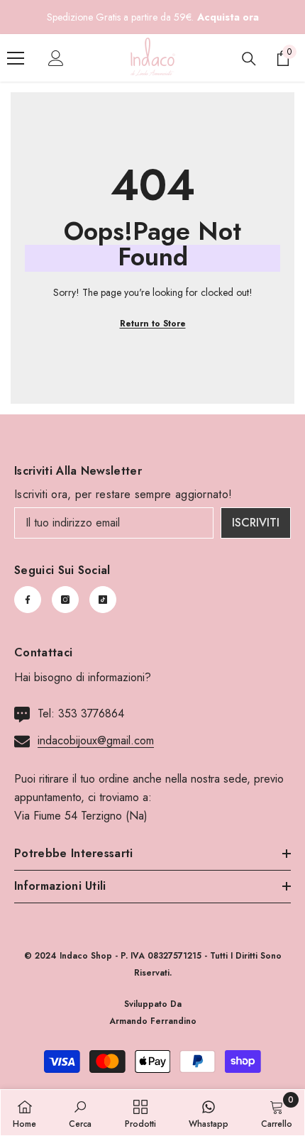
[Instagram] (65, 599)
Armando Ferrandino (152, 1021)
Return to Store (153, 323)
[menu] (15, 58)
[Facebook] (27, 599)
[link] (80, 1112)
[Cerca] (248, 58)
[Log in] (56, 58)
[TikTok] (102, 599)
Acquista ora (228, 17)
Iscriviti (255, 522)
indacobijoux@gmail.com (96, 740)
